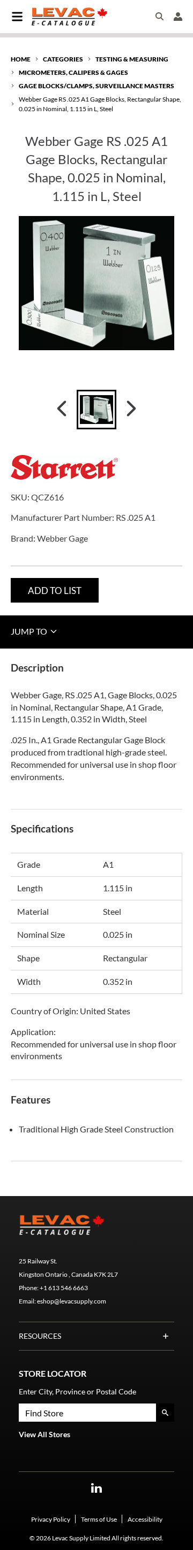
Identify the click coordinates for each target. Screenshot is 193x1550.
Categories (63, 59)
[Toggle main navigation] (17, 16)
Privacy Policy (50, 1519)
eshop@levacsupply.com (71, 1301)
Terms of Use (99, 1519)
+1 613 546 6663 (64, 1288)
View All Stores (44, 1434)
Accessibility (145, 1519)
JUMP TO (30, 631)
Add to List (54, 590)
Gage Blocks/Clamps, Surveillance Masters (96, 86)
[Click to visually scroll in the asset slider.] (61, 409)
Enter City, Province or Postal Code (77, 1391)
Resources (40, 1335)
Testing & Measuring (131, 59)
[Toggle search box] (159, 16)
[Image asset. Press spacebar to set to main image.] (96, 409)
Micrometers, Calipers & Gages (73, 72)
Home (21, 59)
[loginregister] (178, 16)
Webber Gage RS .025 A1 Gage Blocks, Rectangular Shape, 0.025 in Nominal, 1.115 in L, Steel (100, 103)
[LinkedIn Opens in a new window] (96, 1488)
